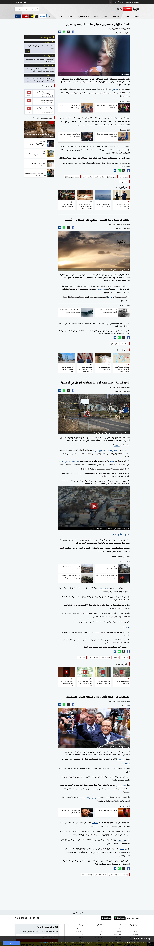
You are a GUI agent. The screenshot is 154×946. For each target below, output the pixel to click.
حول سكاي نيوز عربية (133, 931)
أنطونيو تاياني (121, 785)
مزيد (52, 16)
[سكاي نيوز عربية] (128, 9)
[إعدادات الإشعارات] (36, 16)
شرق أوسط (116, 16)
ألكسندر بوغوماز (100, 450)
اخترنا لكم (124, 350)
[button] (25, 16)
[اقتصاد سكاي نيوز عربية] (42, 16)
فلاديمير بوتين (104, 587)
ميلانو (127, 762)
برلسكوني (120, 759)
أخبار (128, 16)
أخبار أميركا (123, 187)
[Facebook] (73, 32)
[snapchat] (30, 918)
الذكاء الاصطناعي (84, 16)
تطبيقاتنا (118, 928)
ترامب (118, 117)
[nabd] (38, 918)
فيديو (60, 16)
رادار (82, 934)
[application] (94, 506)
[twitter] (22, 918)
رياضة (95, 16)
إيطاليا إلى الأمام (90, 797)
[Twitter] (68, 32)
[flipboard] (34, 918)
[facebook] (15, 918)
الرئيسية (137, 16)
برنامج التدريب (135, 934)
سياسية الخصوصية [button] (44, 942)
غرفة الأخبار (80, 928)
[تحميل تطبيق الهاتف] (113, 918)
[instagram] (18, 918)
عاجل (31, 16)
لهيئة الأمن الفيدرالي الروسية (69, 461)
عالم (106, 16)
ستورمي (115, 89)
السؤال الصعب (79, 931)
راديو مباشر (118, 931)
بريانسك (117, 445)
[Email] (59, 32)
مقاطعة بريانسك (114, 450)
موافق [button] (11, 943)
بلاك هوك (101, 289)
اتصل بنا (137, 928)
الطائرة (110, 297)
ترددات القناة (117, 934)
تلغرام (112, 461)
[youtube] (26, 918)
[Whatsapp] (64, 32)
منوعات (69, 16)
